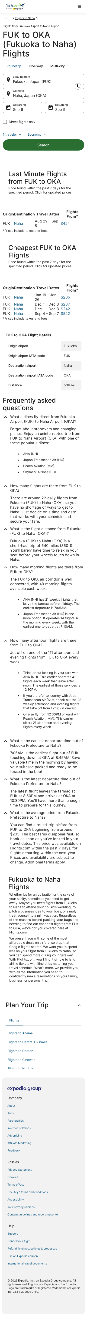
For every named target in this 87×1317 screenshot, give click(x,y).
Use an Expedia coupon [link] (22, 1256)
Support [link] (12, 1233)
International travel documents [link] (27, 1263)
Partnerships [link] (15, 1120)
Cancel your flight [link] (18, 1241)
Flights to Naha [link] (25, 18)
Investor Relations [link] (19, 1128)
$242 (65, 308)
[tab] (14, 66)
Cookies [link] (12, 1177)
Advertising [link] (14, 1135)
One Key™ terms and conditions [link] (27, 1192)
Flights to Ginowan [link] (21, 1060)
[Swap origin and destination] (78, 86)
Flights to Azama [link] (20, 1033)
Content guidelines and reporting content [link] (33, 1214)
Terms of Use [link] (15, 1184)
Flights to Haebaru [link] (21, 1069)
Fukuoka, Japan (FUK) (32, 81)
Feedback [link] (13, 1150)
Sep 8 (18, 109)
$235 (65, 297)
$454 (65, 223)
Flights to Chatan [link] (20, 1051)
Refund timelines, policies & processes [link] (32, 1248)
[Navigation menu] (79, 6)
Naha (18, 223)
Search (43, 145)
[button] (43, 1004)
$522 (65, 313)
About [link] (11, 1105)
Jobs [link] (10, 1113)
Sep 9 (60, 109)
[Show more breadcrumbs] (7, 18)
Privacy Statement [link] (19, 1169)
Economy (35, 134)
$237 (65, 304)
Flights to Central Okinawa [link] (27, 1042)
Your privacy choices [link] (21, 1207)
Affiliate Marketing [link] (19, 1143)
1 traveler (10, 134)
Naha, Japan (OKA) (29, 95)
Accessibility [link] (15, 1199)
